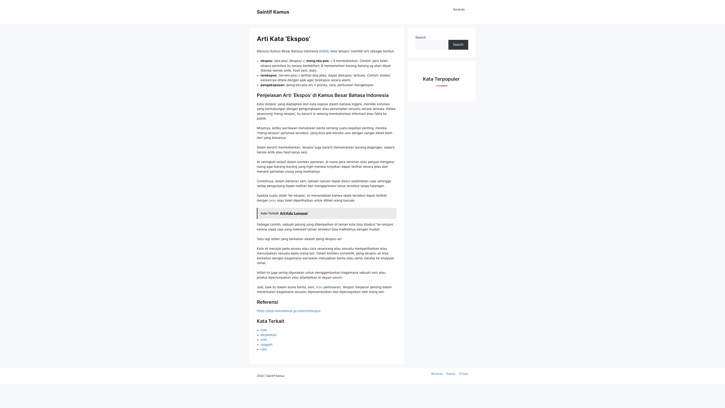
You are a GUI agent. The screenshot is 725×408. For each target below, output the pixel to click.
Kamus (450, 374)
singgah (266, 344)
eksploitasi (269, 335)
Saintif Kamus (273, 12)
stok (264, 340)
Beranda (458, 9)
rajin (264, 349)
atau (320, 287)
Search (420, 37)
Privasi (463, 374)
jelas (273, 200)
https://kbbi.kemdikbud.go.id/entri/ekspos (289, 311)
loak (264, 330)
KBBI (323, 51)
